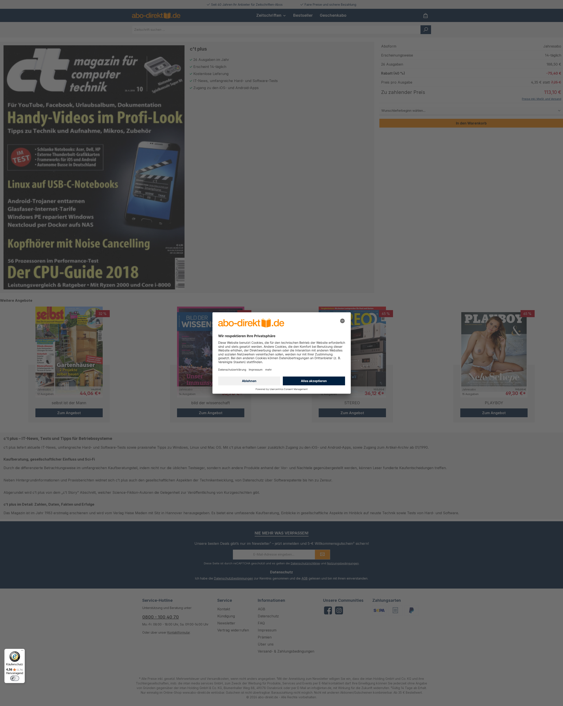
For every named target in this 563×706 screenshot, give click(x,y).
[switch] (14, 678)
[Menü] (22, 651)
